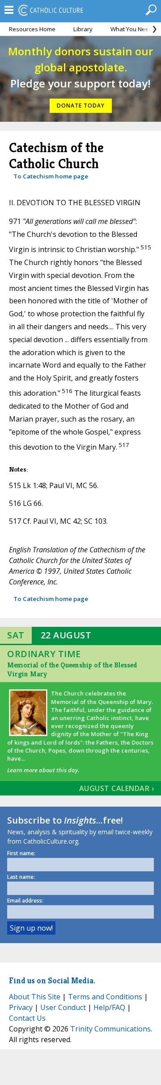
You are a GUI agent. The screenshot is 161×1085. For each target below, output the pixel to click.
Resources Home (32, 29)
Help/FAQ (109, 1007)
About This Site (34, 997)
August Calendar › (116, 788)
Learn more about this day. (43, 770)
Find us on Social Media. (52, 980)
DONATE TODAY (81, 105)
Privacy (21, 1007)
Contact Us (27, 1018)
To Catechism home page (50, 176)
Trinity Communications (110, 1029)
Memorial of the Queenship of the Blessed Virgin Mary (72, 669)
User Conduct (63, 1007)
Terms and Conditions (105, 997)
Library (83, 29)
